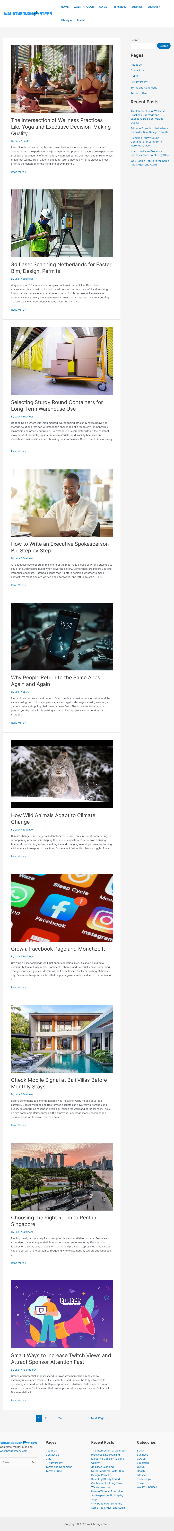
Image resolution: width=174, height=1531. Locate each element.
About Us (136, 64)
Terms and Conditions (144, 87)
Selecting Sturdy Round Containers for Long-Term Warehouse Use (146, 141)
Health (26, 141)
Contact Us (137, 70)
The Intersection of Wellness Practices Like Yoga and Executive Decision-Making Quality (61, 126)
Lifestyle (66, 20)
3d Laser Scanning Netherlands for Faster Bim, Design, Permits (107, 1471)
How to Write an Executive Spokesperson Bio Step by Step (107, 1495)
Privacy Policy (139, 81)
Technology (119, 6)
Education (154, 6)
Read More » (18, 171)
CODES (141, 1458)
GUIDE (103, 6)
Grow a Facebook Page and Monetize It (58, 949)
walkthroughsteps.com (13, 1451)
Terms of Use (139, 93)
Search (135, 40)
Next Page (99, 1418)
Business (137, 6)
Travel (81, 20)
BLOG (25, 691)
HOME (65, 6)
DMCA (134, 76)
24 (60, 1418)
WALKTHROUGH (84, 6)
